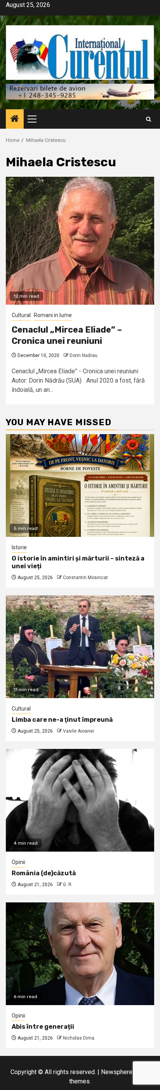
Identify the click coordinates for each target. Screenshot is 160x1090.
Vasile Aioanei (78, 731)
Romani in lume (53, 315)
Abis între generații (43, 1026)
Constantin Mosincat (85, 577)
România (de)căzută (44, 873)
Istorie (19, 547)
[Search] (148, 119)
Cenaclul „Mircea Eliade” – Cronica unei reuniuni (67, 335)
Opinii (18, 862)
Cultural (21, 315)
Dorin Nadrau (83, 355)
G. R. (68, 884)
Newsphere (116, 1072)
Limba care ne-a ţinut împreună (62, 719)
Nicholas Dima (78, 1038)
